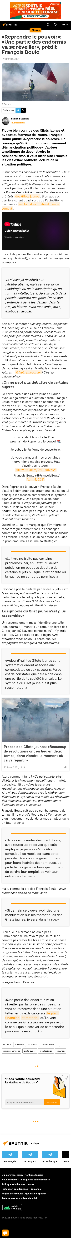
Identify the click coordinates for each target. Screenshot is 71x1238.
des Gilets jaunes (27, 196)
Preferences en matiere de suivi (19, 1198)
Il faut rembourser (28, 372)
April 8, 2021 (35, 479)
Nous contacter (10, 1179)
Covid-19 (32, 1044)
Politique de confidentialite (35, 1179)
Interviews (19, 1044)
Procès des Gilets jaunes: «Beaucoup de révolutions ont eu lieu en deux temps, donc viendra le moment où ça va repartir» (35, 753)
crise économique (11, 1051)
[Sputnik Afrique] (10, 25)
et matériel (30, 1017)
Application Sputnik (35, 1193)
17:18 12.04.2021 (10, 59)
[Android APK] (12, 1208)
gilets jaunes (30, 1051)
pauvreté (61, 1051)
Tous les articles (18, 123)
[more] (65, 767)
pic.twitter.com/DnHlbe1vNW (36, 470)
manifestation (46, 1051)
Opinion (7, 1044)
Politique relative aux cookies (18, 1184)
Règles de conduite (12, 1193)
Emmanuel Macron (49, 1044)
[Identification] (48, 24)
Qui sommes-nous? (12, 1174)
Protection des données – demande (21, 1188)
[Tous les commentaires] (5, 1233)
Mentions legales (33, 1174)
